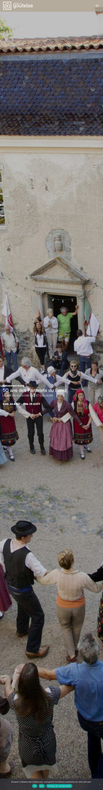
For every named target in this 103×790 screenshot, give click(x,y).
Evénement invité (13, 385)
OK (34, 786)
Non (42, 786)
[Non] (99, 784)
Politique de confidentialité (59, 786)
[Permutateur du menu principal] (97, 6)
